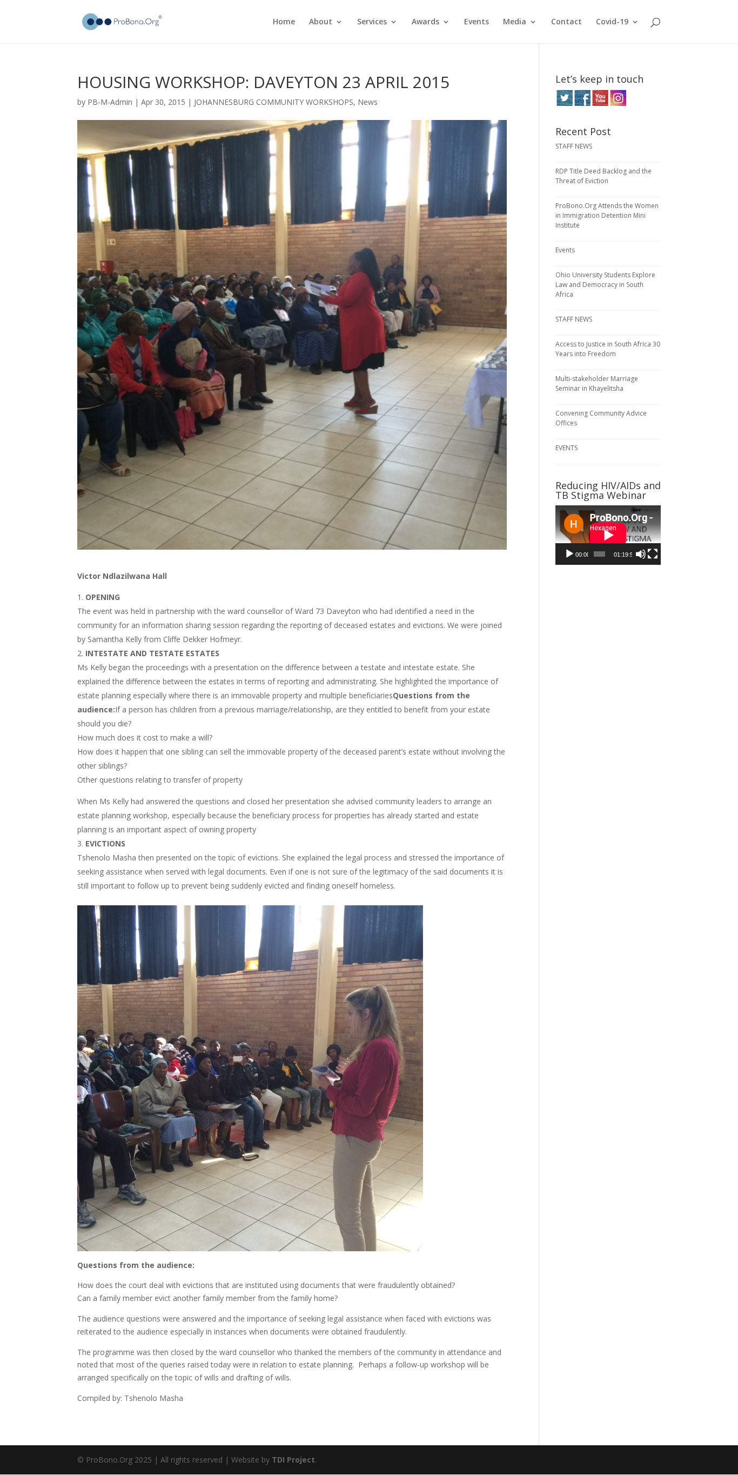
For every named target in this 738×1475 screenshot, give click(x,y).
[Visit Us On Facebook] (582, 103)
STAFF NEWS (573, 146)
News (368, 102)
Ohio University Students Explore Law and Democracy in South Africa (605, 284)
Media (514, 22)
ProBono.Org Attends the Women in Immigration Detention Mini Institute (607, 215)
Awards (425, 22)
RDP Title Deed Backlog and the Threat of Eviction (603, 175)
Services (372, 22)
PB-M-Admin (110, 102)
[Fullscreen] (652, 554)
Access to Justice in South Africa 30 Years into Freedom (607, 348)
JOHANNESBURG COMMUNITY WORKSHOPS (273, 102)
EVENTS (566, 447)
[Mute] (640, 554)
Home (284, 22)
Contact (566, 22)
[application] (608, 535)
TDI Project (293, 1459)
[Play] (569, 554)
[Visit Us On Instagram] (618, 103)
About (320, 22)
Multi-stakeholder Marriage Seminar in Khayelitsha (596, 383)
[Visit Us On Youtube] (600, 103)
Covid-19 (612, 22)
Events (476, 22)
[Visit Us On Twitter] (564, 103)
